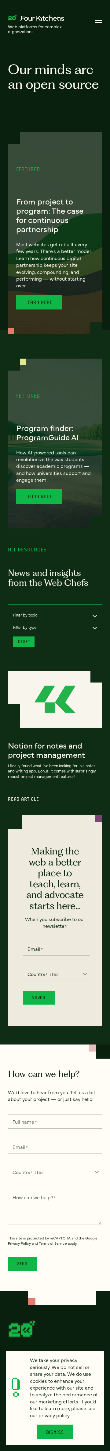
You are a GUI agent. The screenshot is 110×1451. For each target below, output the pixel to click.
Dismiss (55, 1432)
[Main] (98, 21)
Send (22, 1263)
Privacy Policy (19, 1243)
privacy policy (54, 1415)
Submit (39, 997)
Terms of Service (53, 1243)
